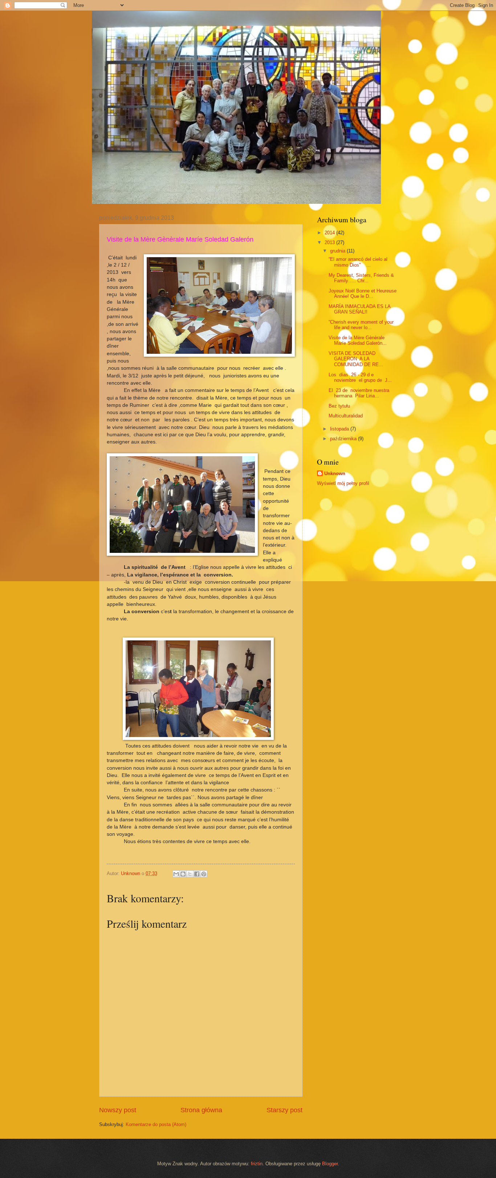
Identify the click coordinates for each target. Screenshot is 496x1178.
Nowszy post (117, 1110)
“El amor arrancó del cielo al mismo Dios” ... (358, 261)
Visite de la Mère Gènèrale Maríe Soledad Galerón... (358, 340)
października (344, 438)
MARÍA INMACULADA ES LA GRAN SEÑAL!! (359, 309)
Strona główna (201, 1110)
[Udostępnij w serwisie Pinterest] (203, 874)
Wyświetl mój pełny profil (343, 483)
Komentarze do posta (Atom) (156, 1124)
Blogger (330, 1163)
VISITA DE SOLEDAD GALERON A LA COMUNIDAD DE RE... (356, 359)
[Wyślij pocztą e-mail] (176, 874)
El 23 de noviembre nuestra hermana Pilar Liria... (359, 393)
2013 (330, 242)
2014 (330, 232)
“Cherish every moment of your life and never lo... (361, 324)
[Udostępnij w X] (190, 874)
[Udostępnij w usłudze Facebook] (196, 874)
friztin (257, 1163)
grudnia (338, 251)
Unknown (334, 473)
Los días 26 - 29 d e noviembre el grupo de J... (360, 377)
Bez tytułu (339, 406)
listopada (340, 429)
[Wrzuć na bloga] (183, 874)
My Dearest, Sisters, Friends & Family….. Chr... (361, 277)
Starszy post (284, 1110)
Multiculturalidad (346, 415)
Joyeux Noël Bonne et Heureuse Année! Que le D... (363, 293)
